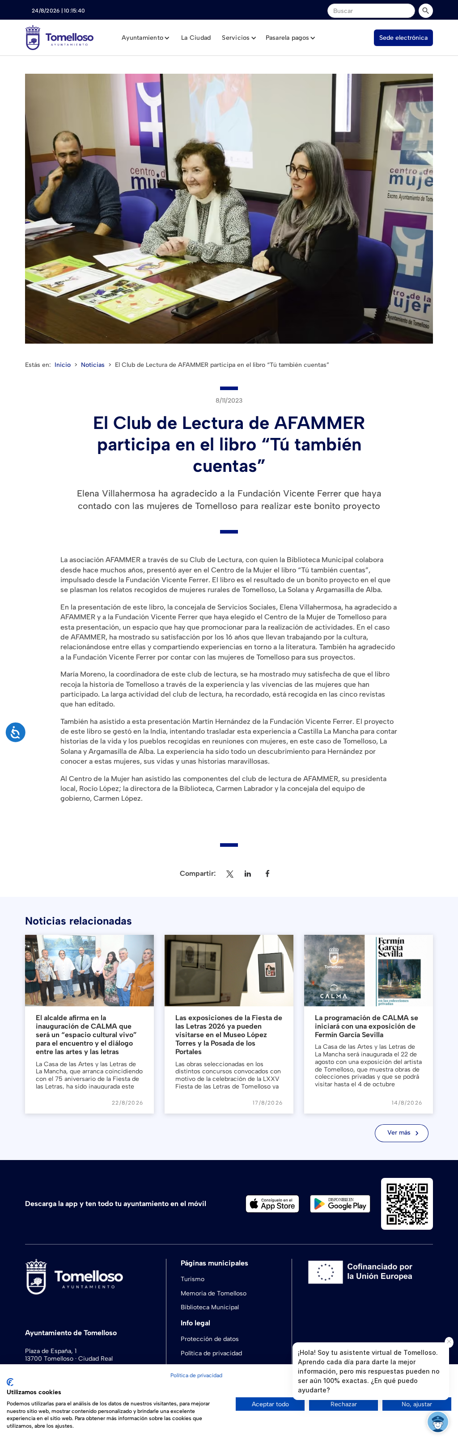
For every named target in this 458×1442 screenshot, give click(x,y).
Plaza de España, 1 (50, 1351)
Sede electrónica (403, 38)
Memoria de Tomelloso (213, 1293)
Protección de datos (210, 1339)
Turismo (192, 1279)
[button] (146, 38)
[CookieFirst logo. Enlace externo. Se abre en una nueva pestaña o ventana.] (10, 1382)
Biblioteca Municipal (210, 1307)
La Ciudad (196, 38)
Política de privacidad (196, 1375)
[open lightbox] (229, 209)
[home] (59, 37)
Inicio (63, 365)
